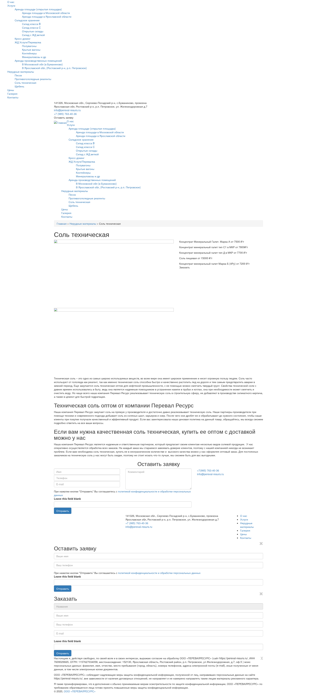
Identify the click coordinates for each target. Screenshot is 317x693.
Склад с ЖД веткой (33, 35)
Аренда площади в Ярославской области (46, 16)
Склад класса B (31, 24)
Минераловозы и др (34, 57)
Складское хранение (27, 20)
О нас (10, 2)
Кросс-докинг (22, 38)
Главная (62, 223)
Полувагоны (29, 46)
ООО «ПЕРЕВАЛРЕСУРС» (80, 691)
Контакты (12, 97)
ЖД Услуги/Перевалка (28, 42)
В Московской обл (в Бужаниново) (42, 64)
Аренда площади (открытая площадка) (38, 9)
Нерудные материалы (20, 71)
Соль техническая (25, 82)
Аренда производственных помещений (38, 60)
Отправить (62, 511)
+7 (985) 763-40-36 (65, 114)
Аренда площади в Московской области (46, 13)
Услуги (11, 5)
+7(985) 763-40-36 (208, 470)
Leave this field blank (67, 498)
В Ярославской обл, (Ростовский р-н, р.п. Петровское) (54, 68)
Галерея (12, 93)
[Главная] (60, 122)
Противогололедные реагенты (33, 79)
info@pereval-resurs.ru (67, 110)
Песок (18, 75)
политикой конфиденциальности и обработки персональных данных (159, 573)
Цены (10, 90)
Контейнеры (29, 53)
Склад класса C (31, 27)
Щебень (19, 86)
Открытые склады (32, 31)
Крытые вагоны (31, 49)
